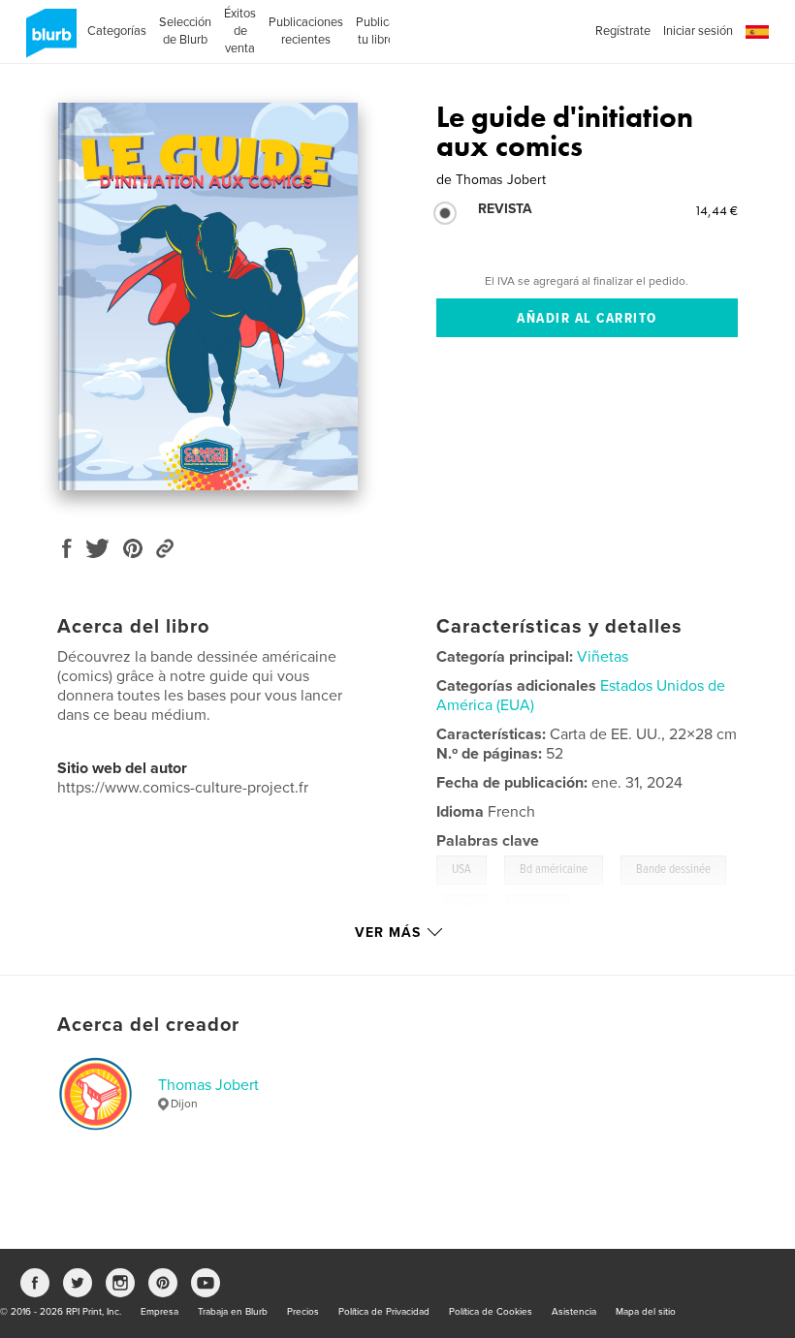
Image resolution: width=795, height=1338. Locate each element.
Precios (303, 1312)
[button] (757, 32)
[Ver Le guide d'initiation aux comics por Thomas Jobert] (208, 296)
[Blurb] (48, 41)
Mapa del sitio (646, 1312)
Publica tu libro (376, 31)
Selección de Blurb (185, 31)
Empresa (159, 1312)
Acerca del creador (148, 1025)
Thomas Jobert (208, 1085)
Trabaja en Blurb (233, 1312)
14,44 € (716, 210)
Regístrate (623, 31)
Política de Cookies (490, 1312)
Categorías (116, 31)
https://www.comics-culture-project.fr (182, 787)
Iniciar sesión (698, 31)
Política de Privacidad (383, 1312)
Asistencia (574, 1312)
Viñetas (602, 657)
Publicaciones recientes (306, 31)
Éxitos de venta (240, 31)
